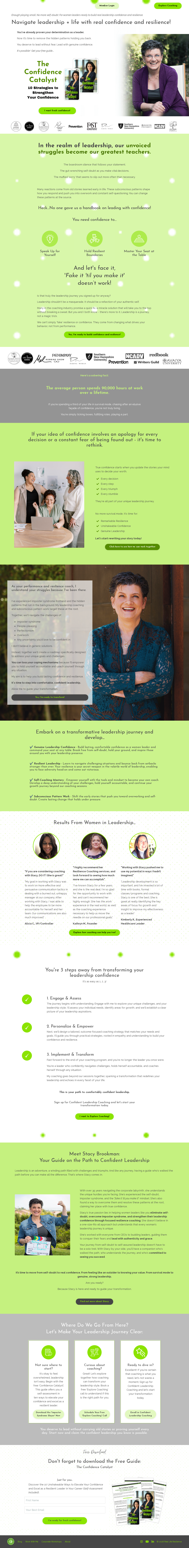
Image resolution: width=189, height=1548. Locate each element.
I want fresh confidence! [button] (57, 111)
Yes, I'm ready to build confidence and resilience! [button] (94, 335)
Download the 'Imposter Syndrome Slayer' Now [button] (48, 1414)
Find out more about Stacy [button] (94, 1302)
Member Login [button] (107, 6)
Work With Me (31, 1542)
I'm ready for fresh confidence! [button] (64, 1521)
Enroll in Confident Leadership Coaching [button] (140, 1414)
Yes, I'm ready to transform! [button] (49, 697)
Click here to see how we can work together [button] (132, 547)
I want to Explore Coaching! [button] (94, 1116)
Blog (20, 1542)
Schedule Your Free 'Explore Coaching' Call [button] (94, 1414)
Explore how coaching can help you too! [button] (94, 933)
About (67, 1542)
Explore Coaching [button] (168, 6)
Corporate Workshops (52, 1542)
